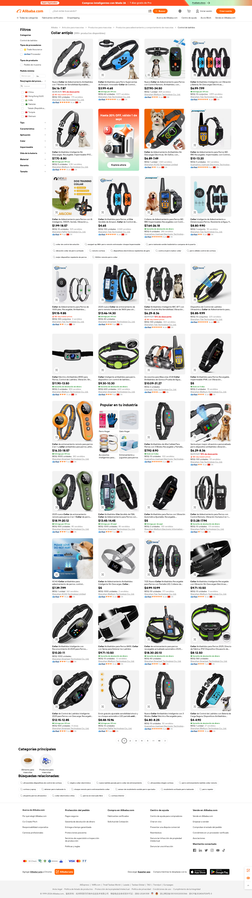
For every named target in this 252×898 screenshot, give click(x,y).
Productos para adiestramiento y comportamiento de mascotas (144, 27)
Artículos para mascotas (73, 27)
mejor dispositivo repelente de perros (71, 257)
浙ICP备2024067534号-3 (200, 893)
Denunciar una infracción (161, 846)
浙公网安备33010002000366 (173, 893)
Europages (168, 885)
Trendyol (157, 885)
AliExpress (84, 885)
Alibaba (54, 27)
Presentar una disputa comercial (165, 827)
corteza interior (117, 796)
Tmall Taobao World (111, 885)
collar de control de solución (67, 244)
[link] (248, 870)
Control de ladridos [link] (186, 27)
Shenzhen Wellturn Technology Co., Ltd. (162, 94)
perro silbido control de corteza (203, 251)
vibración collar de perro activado (70, 251)
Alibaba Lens (36, 872)
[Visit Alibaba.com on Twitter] (206, 850)
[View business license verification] (152, 893)
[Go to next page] (165, 740)
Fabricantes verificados (118, 816)
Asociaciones (199, 838)
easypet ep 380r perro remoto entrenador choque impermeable (114, 244)
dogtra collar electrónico (80, 783)
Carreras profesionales (32, 833)
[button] (150, 11)
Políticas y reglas (72, 846)
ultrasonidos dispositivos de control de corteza (42, 783)
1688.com (96, 885)
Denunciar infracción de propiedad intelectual (166, 839)
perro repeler (207, 789)
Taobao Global (138, 885)
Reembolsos (156, 833)
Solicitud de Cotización (118, 821)
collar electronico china (65, 796)
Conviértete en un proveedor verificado (211, 833)
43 (159, 741)
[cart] (189, 11)
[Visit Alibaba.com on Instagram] (212, 850)
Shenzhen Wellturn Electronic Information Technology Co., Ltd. (164, 529)
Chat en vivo (155, 821)
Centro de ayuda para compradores (166, 816)
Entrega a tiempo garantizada (78, 827)
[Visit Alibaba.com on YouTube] (218, 850)
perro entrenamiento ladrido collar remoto (199, 783)
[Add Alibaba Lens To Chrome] (64, 872)
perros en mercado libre (93, 796)
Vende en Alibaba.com (203, 816)
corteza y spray (29, 789)
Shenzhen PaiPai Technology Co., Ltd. (69, 232)
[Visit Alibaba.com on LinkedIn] (200, 850)
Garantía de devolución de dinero (80, 821)
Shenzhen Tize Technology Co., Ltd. (68, 99)
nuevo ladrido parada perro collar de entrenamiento (120, 783)
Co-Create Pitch (29, 821)
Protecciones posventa (75, 833)
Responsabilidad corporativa (35, 827)
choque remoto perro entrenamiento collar (92, 789)
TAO (149, 885)
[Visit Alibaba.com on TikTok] (223, 850)
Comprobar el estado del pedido (207, 827)
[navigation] (33, 384)
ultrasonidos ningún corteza (161, 783)
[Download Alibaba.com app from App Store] (198, 872)
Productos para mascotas (100, 27)
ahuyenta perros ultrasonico (35, 796)
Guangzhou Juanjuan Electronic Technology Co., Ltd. (210, 164)
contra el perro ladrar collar (169, 251)
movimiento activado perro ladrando (179, 789)
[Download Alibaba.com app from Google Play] (220, 872)
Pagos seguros (71, 816)
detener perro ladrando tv (55, 789)
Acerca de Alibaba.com (33, 810)
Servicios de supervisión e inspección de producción (82, 839)
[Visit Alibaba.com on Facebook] (194, 850)
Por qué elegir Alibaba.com (34, 816)
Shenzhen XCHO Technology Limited (161, 164)
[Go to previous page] (118, 740)
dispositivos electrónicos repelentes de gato (131, 251)
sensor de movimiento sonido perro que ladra (136, 789)
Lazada (126, 885)
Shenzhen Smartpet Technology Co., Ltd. (116, 321)
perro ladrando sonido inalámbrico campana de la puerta (172, 244)
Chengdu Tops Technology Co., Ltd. (160, 389)
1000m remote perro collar (106, 257)
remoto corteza (98, 251)
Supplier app (144, 872)
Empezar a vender (201, 821)
